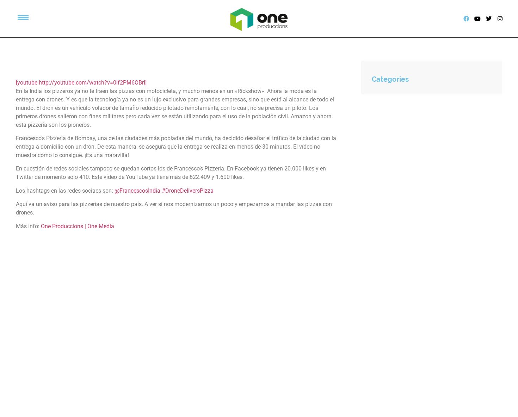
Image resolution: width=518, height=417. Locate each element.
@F (119, 190)
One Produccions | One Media (77, 226)
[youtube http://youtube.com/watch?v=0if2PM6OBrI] (81, 82)
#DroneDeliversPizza (188, 190)
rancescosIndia (141, 190)
